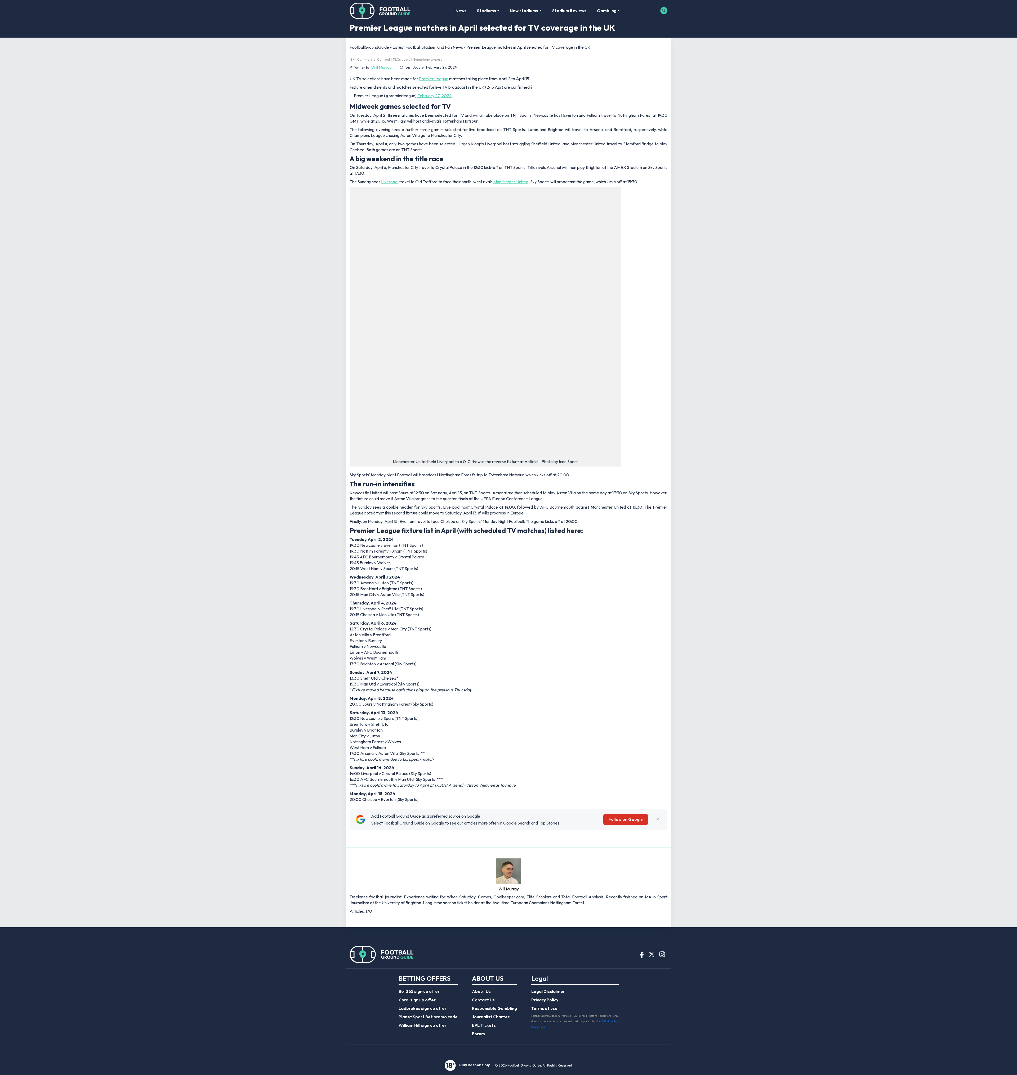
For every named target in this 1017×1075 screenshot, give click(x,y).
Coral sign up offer (417, 999)
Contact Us (483, 999)
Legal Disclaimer (548, 991)
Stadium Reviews (569, 10)
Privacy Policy (544, 999)
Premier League (433, 78)
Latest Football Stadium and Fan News (427, 47)
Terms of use (544, 1008)
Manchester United (510, 181)
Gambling (607, 10)
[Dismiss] (657, 819)
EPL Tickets (484, 1025)
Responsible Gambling (494, 1008)
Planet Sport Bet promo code (428, 1016)
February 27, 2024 (434, 95)
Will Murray (381, 67)
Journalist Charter (491, 1016)
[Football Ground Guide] (380, 10)
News (461, 10)
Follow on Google (626, 819)
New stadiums (524, 10)
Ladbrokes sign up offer (423, 1008)
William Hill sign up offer (423, 1025)
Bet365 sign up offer (419, 991)
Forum (478, 1033)
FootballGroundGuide (369, 47)
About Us (481, 991)
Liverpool (389, 181)
